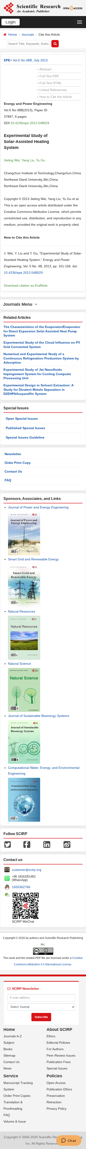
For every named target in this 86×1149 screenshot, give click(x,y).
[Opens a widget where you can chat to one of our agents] (68, 1141)
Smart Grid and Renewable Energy (33, 559)
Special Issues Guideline (25, 437)
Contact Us (13, 471)
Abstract (44, 69)
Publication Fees (59, 1062)
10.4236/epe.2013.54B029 (30, 123)
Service (10, 1076)
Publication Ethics (59, 1089)
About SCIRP (59, 1029)
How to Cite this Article (54, 97)
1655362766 (21, 887)
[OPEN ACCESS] (73, 8)
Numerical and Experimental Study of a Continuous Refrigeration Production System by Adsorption (41, 358)
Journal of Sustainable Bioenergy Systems (38, 716)
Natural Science (19, 663)
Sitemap (9, 1055)
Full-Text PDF (48, 76)
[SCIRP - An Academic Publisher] (32, 8)
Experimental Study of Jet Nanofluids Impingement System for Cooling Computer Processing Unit (37, 374)
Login (11, 22)
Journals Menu (19, 304)
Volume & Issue (14, 1121)
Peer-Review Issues (61, 1055)
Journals (28, 34)
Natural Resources (21, 611)
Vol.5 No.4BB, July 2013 (30, 60)
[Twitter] (7, 844)
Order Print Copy (18, 463)
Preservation (56, 1096)
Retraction (54, 1102)
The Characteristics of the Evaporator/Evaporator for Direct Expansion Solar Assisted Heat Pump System (41, 331)
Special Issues (57, 1068)
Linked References (52, 90)
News (7, 1068)
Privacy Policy (57, 1108)
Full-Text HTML (49, 83)
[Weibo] (67, 844)
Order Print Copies (17, 1096)
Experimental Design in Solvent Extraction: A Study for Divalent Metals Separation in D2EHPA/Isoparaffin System (38, 389)
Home (12, 34)
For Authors (55, 1049)
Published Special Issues (25, 428)
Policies (54, 1076)
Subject (8, 1042)
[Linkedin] (46, 844)
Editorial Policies (58, 1042)
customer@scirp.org (26, 870)
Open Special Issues (22, 418)
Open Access (56, 1083)
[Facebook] (26, 844)
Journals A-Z (12, 1036)
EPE (7, 60)
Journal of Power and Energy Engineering (38, 507)
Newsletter (13, 454)
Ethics (51, 1036)
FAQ (8, 480)
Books (7, 1049)
